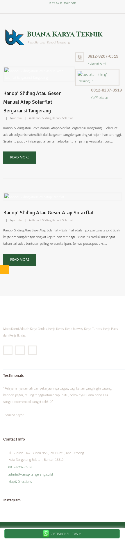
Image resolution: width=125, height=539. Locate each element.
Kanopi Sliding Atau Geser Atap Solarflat (48, 212)
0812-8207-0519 (103, 56)
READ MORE (19, 157)
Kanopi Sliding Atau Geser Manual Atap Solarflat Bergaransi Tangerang (32, 102)
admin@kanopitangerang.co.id (30, 474)
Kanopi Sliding (41, 118)
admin (17, 118)
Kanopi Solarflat (62, 118)
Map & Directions (20, 481)
